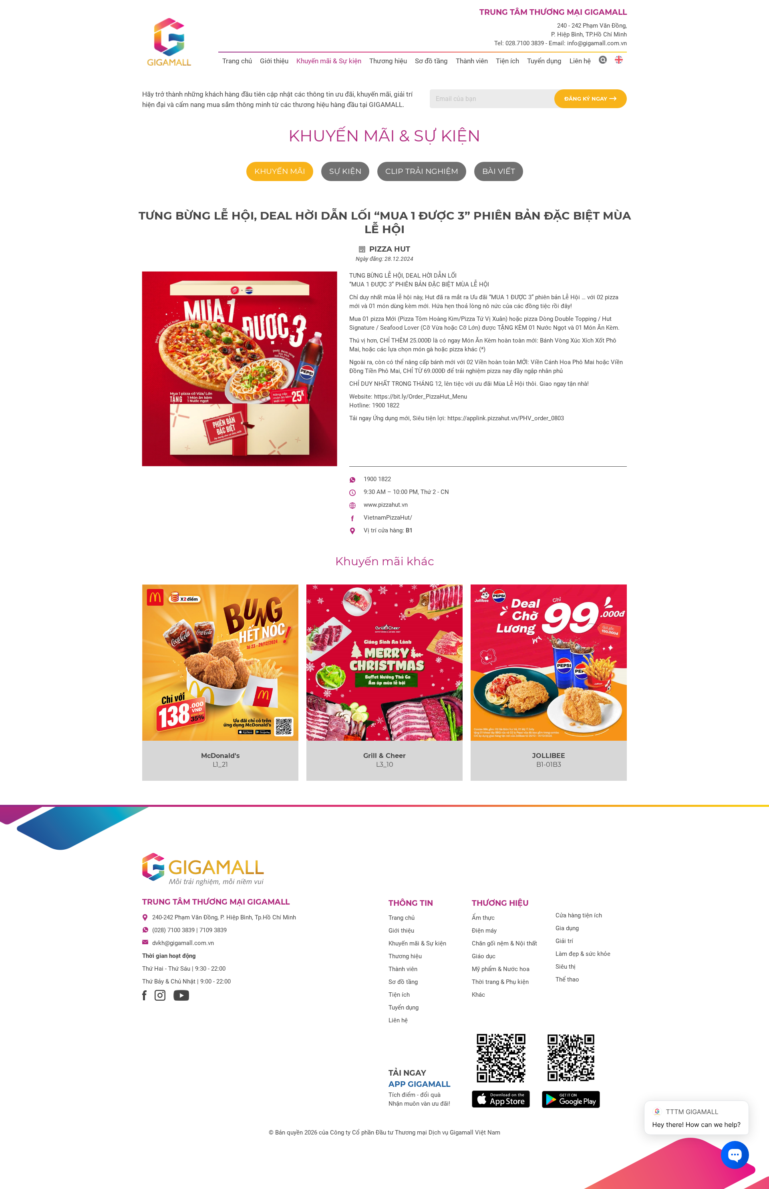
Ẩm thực (483, 917)
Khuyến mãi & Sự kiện (328, 61)
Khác (478, 994)
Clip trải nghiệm (421, 171)
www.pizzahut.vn (386, 504)
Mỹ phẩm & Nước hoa (500, 969)
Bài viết (498, 171)
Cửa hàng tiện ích (579, 915)
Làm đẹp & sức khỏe (583, 953)
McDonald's (220, 756)
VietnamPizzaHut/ (388, 517)
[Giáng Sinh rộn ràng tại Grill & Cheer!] (384, 662)
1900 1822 (377, 479)
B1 (409, 530)
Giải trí (564, 941)
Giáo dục (483, 956)
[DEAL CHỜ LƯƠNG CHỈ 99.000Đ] (549, 662)
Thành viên (472, 61)
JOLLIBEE (548, 756)
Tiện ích (507, 61)
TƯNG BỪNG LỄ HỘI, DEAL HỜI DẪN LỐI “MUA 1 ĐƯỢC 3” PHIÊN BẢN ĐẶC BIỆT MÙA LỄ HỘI (385, 222)
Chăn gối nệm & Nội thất (504, 943)
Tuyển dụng (544, 61)
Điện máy (484, 930)
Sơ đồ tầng (431, 61)
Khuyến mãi (279, 171)
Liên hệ (580, 61)
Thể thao (567, 979)
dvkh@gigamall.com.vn (183, 943)
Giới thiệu (274, 61)
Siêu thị (566, 966)
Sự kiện (345, 171)
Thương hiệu (388, 61)
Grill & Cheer (384, 756)
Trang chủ (237, 61)
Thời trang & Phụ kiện (500, 981)
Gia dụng (567, 928)
